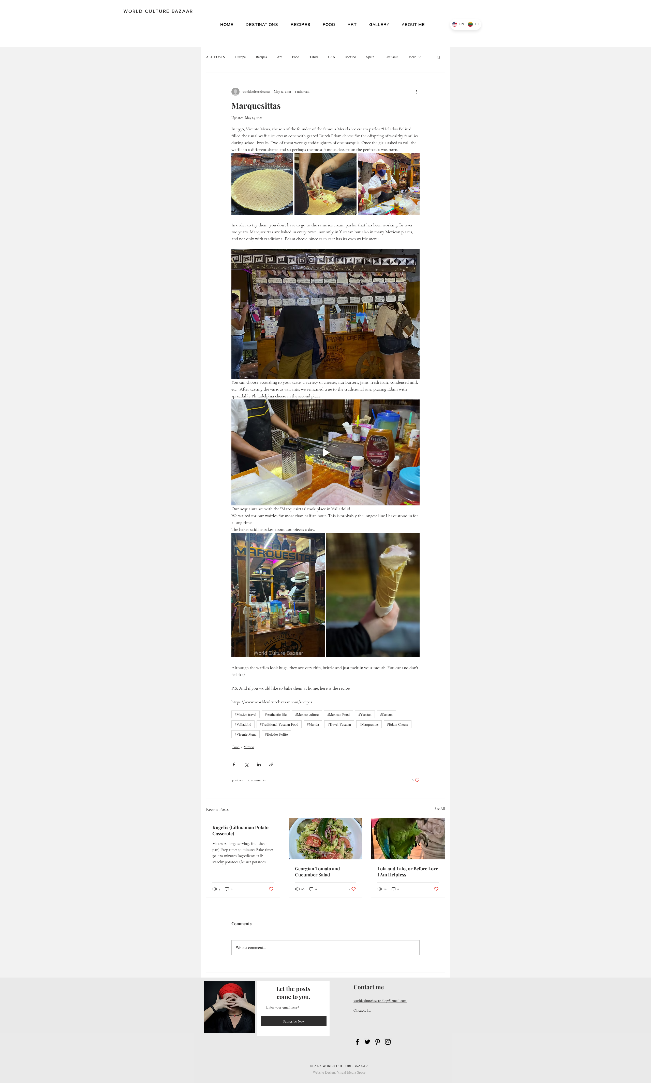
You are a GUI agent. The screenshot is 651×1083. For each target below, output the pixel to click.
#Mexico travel (245, 714)
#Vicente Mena (245, 734)
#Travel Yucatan (339, 724)
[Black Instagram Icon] (388, 1042)
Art (279, 56)
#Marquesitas (369, 724)
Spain (370, 56)
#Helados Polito (276, 734)
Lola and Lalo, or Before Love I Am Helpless (407, 871)
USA (331, 56)
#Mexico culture (307, 714)
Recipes (261, 56)
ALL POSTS (215, 56)
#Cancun (386, 714)
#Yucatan (365, 714)
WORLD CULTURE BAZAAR (345, 1065)
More (412, 56)
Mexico (350, 56)
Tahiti (313, 56)
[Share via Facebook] (233, 764)
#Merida (313, 724)
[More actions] (416, 92)
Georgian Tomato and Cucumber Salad (317, 871)
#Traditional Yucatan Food (279, 724)
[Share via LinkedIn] (258, 764)
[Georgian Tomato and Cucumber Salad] (325, 838)
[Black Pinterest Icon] (377, 1042)
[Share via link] (271, 764)
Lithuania (391, 56)
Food (295, 56)
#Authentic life (276, 714)
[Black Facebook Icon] (357, 1042)
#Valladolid (243, 724)
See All (440, 809)
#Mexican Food (338, 714)
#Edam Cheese (397, 724)
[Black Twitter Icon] (367, 1042)
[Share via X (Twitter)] (246, 764)
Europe (240, 56)
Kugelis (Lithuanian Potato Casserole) (240, 830)
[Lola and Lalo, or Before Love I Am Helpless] (408, 838)
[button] (262, 24)
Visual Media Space (351, 1072)
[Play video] (325, 452)
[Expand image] (262, 184)
